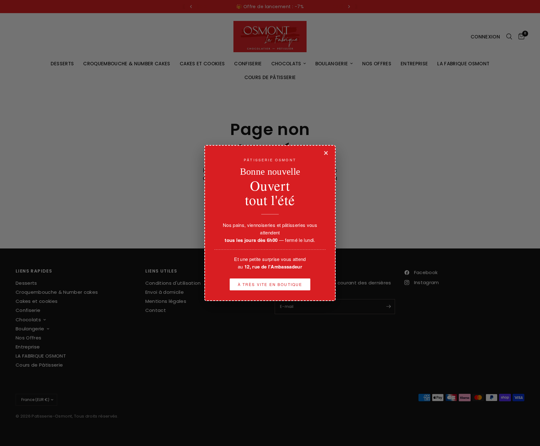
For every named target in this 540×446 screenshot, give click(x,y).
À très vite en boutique (270, 284)
